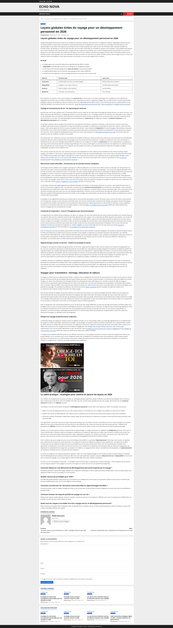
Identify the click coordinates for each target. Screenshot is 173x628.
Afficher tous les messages (61, 521)
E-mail (43, 568)
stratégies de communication (122, 104)
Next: (111, 529)
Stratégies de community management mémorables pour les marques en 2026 (51, 598)
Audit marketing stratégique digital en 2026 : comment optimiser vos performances (121, 617)
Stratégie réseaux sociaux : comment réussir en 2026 (72, 597)
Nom (42, 563)
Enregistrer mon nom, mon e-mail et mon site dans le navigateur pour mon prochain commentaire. (67, 579)
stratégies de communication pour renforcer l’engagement (103, 328)
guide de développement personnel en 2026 (87, 104)
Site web (43, 573)
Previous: (63, 530)
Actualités (43, 23)
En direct (130, 14)
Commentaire (44, 544)
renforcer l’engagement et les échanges (66, 181)
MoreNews (91, 626)
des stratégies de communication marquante (64, 159)
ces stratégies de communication (98, 205)
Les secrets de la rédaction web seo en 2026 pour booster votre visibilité (98, 597)
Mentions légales (44, 14)
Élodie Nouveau (45, 35)
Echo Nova (49, 6)
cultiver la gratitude (106, 104)
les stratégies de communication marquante (82, 227)
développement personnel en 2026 (105, 132)
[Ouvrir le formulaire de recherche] (121, 14)
